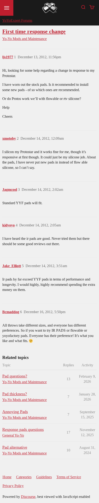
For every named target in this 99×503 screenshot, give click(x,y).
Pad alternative (14, 447)
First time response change (34, 31)
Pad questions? (14, 376)
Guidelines (44, 477)
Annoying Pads (15, 411)
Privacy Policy (13, 486)
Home (7, 477)
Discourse (28, 497)
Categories (24, 477)
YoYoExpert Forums (17, 20)
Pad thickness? (14, 394)
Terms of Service (68, 477)
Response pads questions (23, 429)
